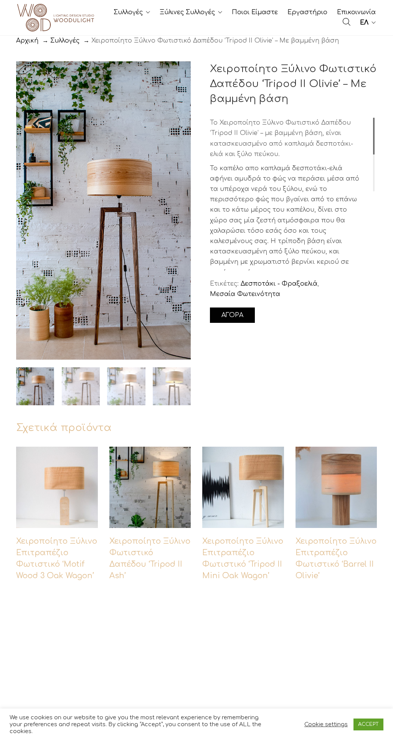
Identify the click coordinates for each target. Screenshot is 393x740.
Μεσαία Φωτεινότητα (245, 294)
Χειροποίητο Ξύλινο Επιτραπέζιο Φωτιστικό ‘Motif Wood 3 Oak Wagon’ (56, 611)
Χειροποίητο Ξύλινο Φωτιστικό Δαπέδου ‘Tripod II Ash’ (149, 611)
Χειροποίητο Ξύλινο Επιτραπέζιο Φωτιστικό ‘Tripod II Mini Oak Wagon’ (242, 611)
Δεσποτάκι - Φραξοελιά (279, 283)
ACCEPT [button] (368, 724)
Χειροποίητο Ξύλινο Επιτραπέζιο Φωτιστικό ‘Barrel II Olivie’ (336, 611)
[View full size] (27, 74)
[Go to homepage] (55, 17)
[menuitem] (368, 23)
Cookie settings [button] (326, 724)
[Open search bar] (346, 22)
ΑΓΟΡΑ (232, 315)
